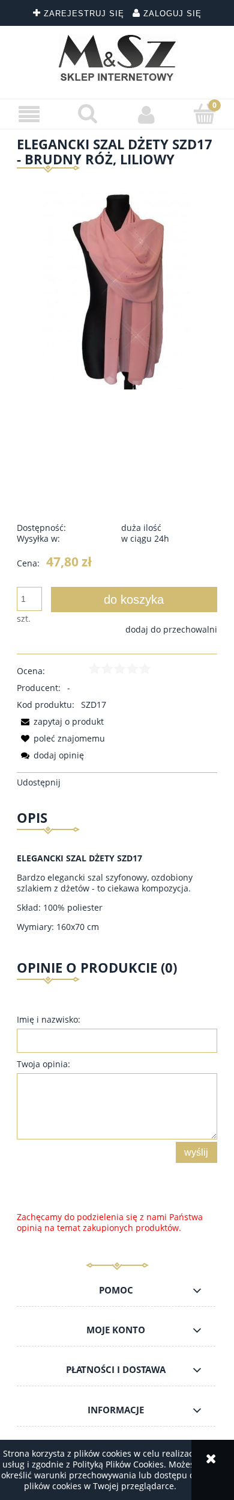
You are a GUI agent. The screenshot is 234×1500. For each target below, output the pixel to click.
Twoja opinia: (43, 1064)
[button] (29, 114)
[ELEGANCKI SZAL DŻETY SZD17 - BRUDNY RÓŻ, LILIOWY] (117, 288)
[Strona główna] (117, 57)
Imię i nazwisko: (48, 1019)
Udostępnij (39, 782)
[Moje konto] (146, 114)
